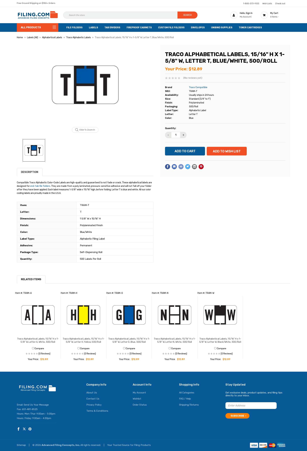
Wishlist (137, 398)
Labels (93, 27)
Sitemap (22, 445)
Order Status (140, 404)
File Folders (74, 27)
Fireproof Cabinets (139, 27)
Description (29, 172)
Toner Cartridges (250, 27)
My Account (139, 392)
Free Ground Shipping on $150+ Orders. (36, 3)
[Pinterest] (201, 166)
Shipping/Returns (189, 404)
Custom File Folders (171, 27)
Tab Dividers (112, 27)
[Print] (181, 166)
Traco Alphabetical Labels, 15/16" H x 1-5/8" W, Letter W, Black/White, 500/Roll (220, 340)
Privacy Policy (94, 404)
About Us (91, 392)
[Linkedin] (194, 166)
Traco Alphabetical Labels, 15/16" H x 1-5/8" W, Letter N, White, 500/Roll (175, 340)
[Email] (174, 166)
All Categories (186, 392)
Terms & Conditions (97, 410)
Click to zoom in (87, 130)
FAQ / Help (185, 398)
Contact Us (92, 398)
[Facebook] (167, 166)
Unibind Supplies (221, 27)
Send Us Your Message (36, 404)
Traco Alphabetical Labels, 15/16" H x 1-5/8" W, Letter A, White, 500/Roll (38, 340)
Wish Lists (267, 3)
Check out (280, 3)
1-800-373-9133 (251, 3)
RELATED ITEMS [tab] (31, 279)
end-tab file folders (40, 186)
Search (187, 15)
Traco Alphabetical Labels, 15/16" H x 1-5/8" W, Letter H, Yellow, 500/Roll (83, 340)
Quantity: (170, 128)
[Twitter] (187, 166)
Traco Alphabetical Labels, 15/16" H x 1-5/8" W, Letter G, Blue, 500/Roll (129, 340)
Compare (39, 348)
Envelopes (198, 27)
